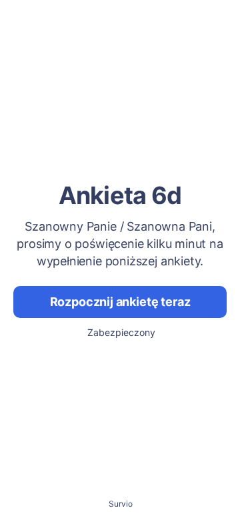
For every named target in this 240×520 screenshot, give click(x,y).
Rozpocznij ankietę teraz (120, 302)
